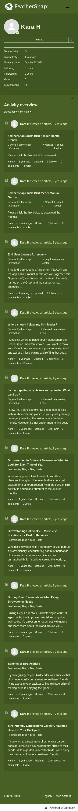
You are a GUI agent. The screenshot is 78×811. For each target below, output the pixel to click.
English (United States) (57, 796)
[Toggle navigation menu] (67, 7)
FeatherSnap (12, 795)
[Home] (26, 6)
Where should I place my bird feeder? (32, 324)
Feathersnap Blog (17, 469)
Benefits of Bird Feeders (24, 663)
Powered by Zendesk (62, 807)
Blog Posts (36, 469)
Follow (39, 39)
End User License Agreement (27, 254)
